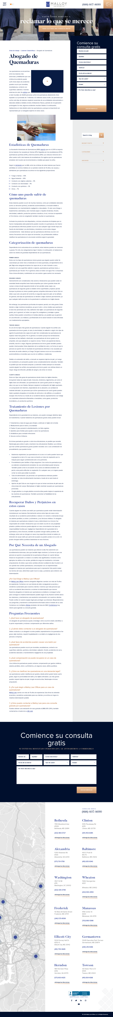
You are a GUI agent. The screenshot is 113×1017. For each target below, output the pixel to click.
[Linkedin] (81, 1001)
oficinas (28, 605)
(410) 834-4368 (87, 978)
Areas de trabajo (14, 50)
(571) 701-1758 (59, 861)
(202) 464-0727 (60, 833)
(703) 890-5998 (87, 921)
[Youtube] (79, 1004)
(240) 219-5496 (87, 947)
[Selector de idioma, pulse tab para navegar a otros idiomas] (11, 4)
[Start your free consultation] (108, 4)
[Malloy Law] (56, 4)
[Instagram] (85, 1001)
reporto (43, 149)
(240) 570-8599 (60, 918)
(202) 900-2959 (87, 892)
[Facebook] (71, 1001)
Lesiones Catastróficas (28, 50)
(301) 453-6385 (87, 833)
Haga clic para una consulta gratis (56, 28)
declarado (18, 165)
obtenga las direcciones (62, 837)
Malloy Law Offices (17, 581)
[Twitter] (76, 1001)
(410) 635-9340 (87, 861)
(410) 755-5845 (59, 949)
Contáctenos (53, 605)
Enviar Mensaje (92, 108)
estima (25, 92)
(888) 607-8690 (91, 4)
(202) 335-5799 (60, 890)
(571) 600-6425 (59, 978)
